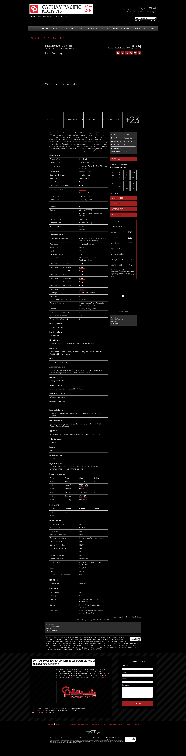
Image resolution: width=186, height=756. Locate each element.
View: (51, 358)
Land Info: (53, 588)
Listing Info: (54, 579)
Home (34, 28)
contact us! (104, 677)
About (128, 724)
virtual (124, 167)
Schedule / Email (117, 198)
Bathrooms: (54, 504)
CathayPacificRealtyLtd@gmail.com (142, 10)
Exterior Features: (55, 332)
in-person (115, 167)
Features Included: (56, 410)
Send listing (116, 203)
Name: (124, 666)
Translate (153, 20)
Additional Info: (56, 234)
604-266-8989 (114, 321)
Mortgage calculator (124, 209)
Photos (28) (116, 158)
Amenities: (53, 348)
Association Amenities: (57, 367)
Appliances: (53, 431)
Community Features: (57, 377)
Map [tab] (60, 53)
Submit (137, 703)
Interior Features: (55, 324)
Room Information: (57, 474)
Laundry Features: (55, 455)
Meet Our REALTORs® (72, 28)
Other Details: (55, 520)
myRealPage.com (93, 732)
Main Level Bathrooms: (57, 402)
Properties (61, 724)
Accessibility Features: (57, 393)
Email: (124, 672)
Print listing (116, 214)
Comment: (126, 685)
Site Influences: (54, 340)
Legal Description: (55, 463)
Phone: (124, 679)
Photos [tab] (54, 53)
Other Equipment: (55, 439)
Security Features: (56, 385)
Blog (152, 28)
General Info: (55, 155)
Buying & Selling (98, 724)
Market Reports (121, 28)
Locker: (52, 447)
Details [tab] (47, 53)
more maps (123, 311)
